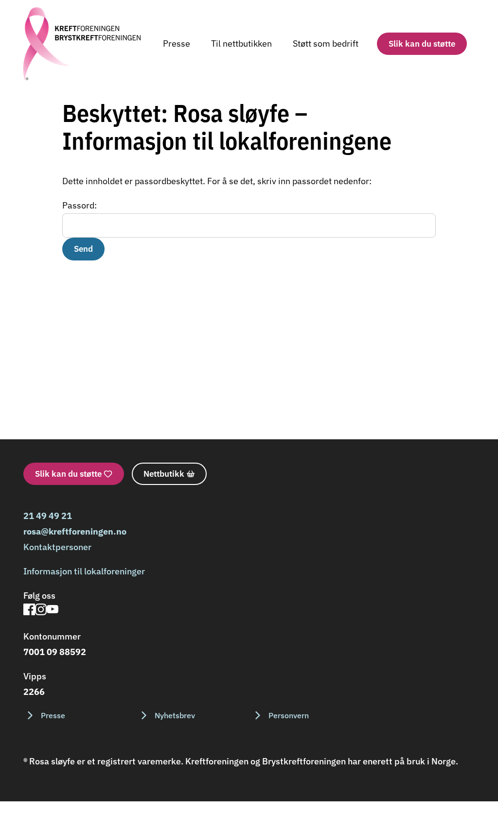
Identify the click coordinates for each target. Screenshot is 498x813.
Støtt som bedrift (325, 43)
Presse (176, 43)
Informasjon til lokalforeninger (84, 571)
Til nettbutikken (241, 43)
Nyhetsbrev (175, 715)
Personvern (288, 715)
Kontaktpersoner (57, 547)
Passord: (79, 205)
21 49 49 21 (47, 515)
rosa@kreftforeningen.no (74, 531)
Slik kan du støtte (422, 43)
